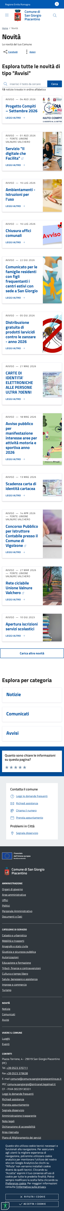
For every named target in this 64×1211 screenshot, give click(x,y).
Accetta (35, 1204)
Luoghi (6, 1039)
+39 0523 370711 (17, 1068)
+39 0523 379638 (17, 1073)
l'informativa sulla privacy (31, 1187)
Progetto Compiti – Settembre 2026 (21, 108)
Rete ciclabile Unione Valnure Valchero (19, 588)
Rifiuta (34, 1196)
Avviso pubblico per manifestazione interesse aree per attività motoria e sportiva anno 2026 (21, 437)
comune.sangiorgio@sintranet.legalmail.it (31, 1084)
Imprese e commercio (14, 985)
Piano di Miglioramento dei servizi (21, 1137)
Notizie (6, 1009)
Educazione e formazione (16, 963)
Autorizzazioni (10, 957)
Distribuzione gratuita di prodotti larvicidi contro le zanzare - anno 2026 (21, 332)
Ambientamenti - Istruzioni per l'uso (20, 194)
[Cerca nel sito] (55, 15)
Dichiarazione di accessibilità (18, 1127)
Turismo (6, 990)
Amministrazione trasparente (19, 1116)
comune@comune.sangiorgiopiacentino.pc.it (35, 1079)
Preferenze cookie (15, 1183)
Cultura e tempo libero (15, 974)
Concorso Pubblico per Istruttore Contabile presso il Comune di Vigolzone (22, 535)
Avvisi (5, 1020)
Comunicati (8, 1014)
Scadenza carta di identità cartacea (21, 486)
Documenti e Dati (12, 916)
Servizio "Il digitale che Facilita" (16, 153)
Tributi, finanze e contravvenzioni (21, 968)
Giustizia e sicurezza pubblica (19, 952)
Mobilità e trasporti (13, 941)
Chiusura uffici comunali (18, 232)
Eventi (6, 1044)
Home (5, 28)
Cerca (54, 84)
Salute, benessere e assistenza (20, 979)
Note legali (8, 1121)
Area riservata (10, 1132)
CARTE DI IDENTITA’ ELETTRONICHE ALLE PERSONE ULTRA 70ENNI (19, 382)
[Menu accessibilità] (5, 1206)
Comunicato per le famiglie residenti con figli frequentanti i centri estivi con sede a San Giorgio (22, 279)
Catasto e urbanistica (14, 935)
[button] (17, 4)
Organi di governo (12, 889)
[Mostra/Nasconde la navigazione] (7, 15)
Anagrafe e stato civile (15, 946)
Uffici (5, 900)
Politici (6, 906)
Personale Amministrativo (17, 911)
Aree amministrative (14, 895)
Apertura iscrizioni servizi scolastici (22, 626)
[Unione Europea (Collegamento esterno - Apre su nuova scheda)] (32, 856)
